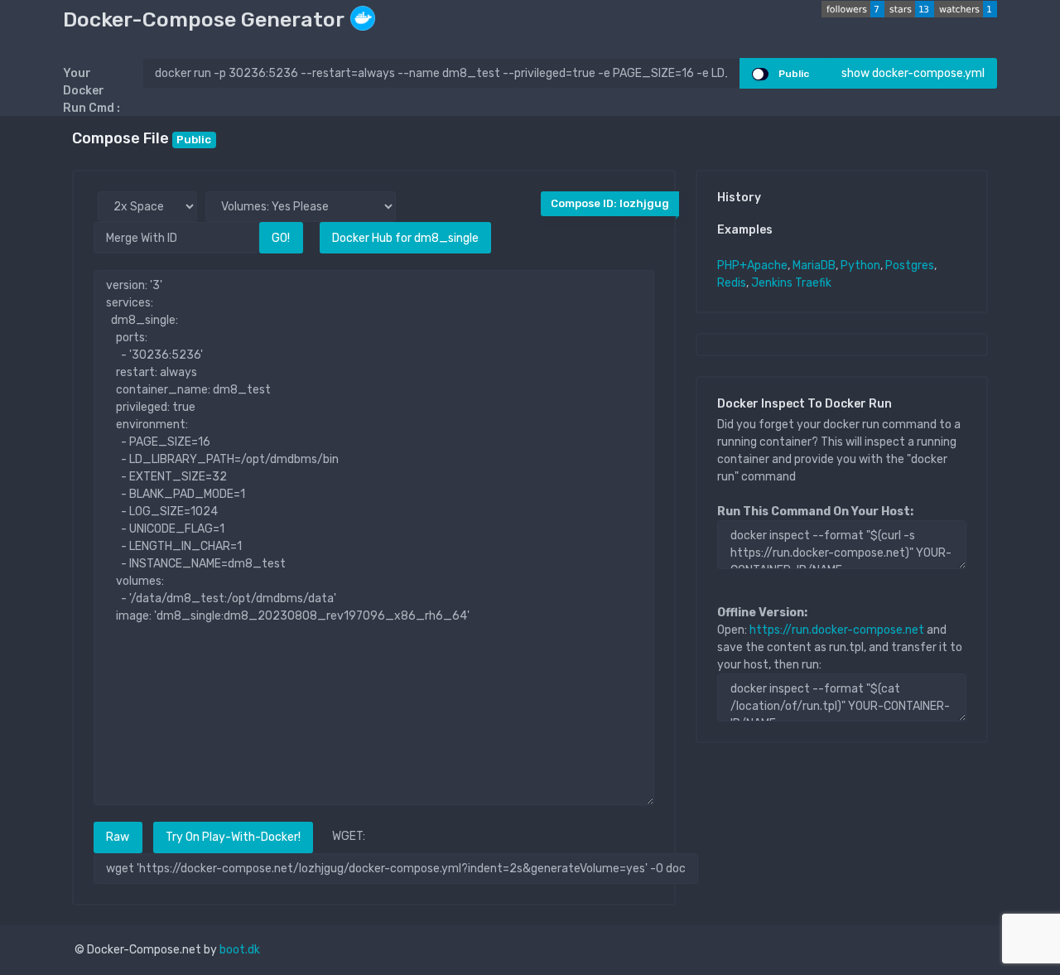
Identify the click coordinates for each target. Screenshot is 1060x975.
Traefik (813, 283)
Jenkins (772, 283)
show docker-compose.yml (913, 73)
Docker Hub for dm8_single (405, 238)
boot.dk (239, 950)
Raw (117, 837)
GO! (281, 238)
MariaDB (814, 265)
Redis (731, 283)
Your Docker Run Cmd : (91, 90)
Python (860, 265)
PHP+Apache (752, 265)
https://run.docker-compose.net (836, 630)
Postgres (909, 265)
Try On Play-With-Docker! (233, 837)
